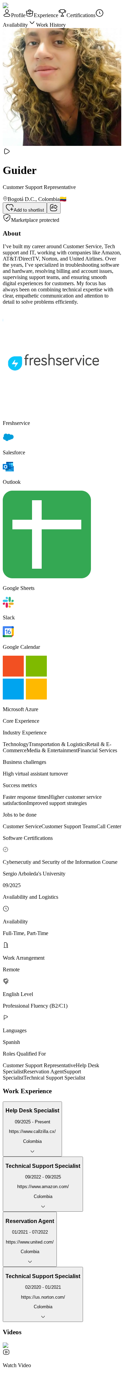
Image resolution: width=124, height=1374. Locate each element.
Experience (46, 15)
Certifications (80, 15)
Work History (51, 25)
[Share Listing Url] (54, 208)
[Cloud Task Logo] (24, 6)
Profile (18, 15)
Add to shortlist (29, 210)
